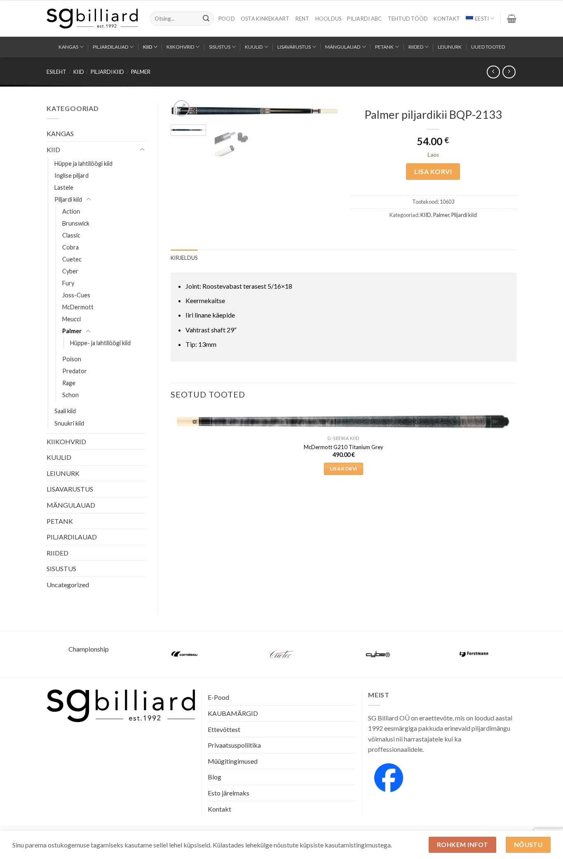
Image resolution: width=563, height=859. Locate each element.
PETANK (384, 47)
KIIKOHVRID (180, 47)
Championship (88, 649)
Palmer (140, 71)
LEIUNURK (450, 47)
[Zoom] (182, 108)
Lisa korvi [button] (343, 468)
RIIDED (415, 47)
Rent (303, 18)
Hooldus (328, 18)
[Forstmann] (474, 654)
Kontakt (447, 18)
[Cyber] (378, 654)
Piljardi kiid (107, 71)
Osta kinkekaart (265, 18)
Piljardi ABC (364, 18)
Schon (70, 394)
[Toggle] (142, 150)
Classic (71, 235)
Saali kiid (65, 410)
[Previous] (171, 452)
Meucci (71, 318)
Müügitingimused (233, 761)
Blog (214, 777)
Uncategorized (68, 584)
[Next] (323, 117)
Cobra (70, 247)
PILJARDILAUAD (110, 47)
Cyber (70, 271)
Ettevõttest (224, 729)
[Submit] (206, 19)
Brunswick (75, 223)
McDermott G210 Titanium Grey (343, 447)
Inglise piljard (71, 175)
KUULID (254, 47)
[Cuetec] (281, 654)
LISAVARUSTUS (294, 47)
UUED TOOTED (488, 47)
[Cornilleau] (185, 654)
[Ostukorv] (511, 18)
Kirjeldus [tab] (184, 257)
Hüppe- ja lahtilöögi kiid (100, 342)
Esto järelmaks (228, 793)
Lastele (63, 187)
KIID (147, 47)
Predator (74, 370)
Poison (71, 358)
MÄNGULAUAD (342, 47)
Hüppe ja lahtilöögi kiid (83, 163)
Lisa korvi (433, 171)
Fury (68, 283)
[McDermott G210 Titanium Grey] (343, 422)
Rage (68, 382)
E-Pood (218, 697)
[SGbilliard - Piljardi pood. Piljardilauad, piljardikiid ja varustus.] (92, 18)
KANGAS (68, 47)
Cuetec (72, 259)
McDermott (78, 307)
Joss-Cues (76, 295)
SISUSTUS (219, 47)
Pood (226, 18)
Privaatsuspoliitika (234, 745)
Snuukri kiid (69, 423)
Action (71, 211)
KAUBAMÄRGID (233, 713)
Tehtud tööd (408, 18)
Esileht (56, 71)
